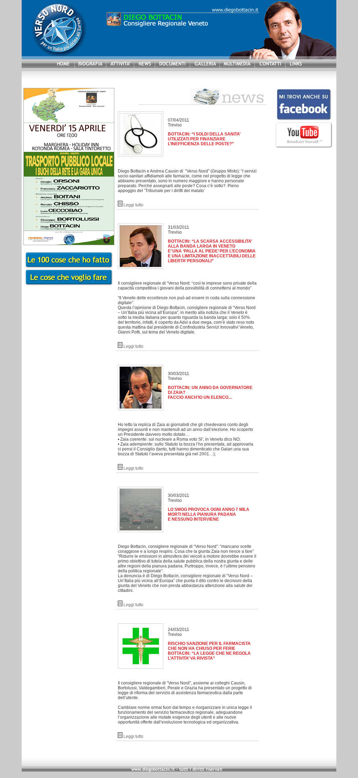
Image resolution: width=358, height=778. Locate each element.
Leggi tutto (133, 205)
